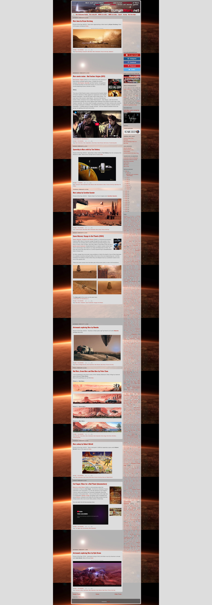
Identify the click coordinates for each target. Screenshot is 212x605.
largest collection (127, 89)
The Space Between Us (136, 529)
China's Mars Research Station (130, 272)
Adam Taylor (136, 218)
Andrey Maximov (132, 234)
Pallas (125, 452)
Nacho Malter (127, 434)
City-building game (131, 276)
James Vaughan (131, 343)
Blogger (108, 601)
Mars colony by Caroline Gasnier (84, 192)
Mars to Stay (126, 166)
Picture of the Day (104, 51)
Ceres (128, 269)
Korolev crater (126, 360)
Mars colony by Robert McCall (83, 444)
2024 (126, 193)
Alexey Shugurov (127, 228)
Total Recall (138, 534)
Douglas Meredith (136, 298)
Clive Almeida (135, 277)
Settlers (139, 493)
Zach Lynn (130, 550)
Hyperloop (137, 331)
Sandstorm (111, 51)
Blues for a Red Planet (79, 487)
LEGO (133, 363)
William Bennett (126, 546)
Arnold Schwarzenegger (135, 238)
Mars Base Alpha (132, 14)
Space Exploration (89, 302)
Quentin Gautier (126, 468)
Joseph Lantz (127, 354)
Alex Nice (126, 224)
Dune (126, 301)
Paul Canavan (132, 455)
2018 (126, 204)
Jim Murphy (129, 347)
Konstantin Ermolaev (135, 359)
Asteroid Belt (137, 243)
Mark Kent (138, 376)
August (127, 172)
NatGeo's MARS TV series (132, 435)
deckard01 (137, 290)
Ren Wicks (127, 473)
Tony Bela (132, 534)
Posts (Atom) (81, 597)
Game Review (136, 317)
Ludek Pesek (136, 367)
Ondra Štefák (126, 446)
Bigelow (127, 252)
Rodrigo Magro (128, 480)
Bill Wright (132, 252)
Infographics (134, 334)
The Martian (134, 527)
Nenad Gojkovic (136, 438)
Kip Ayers (137, 358)
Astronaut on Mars (79, 590)
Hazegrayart (137, 328)
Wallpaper (138, 542)
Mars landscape (135, 400)
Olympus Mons (136, 444)
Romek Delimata (136, 481)
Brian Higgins (131, 260)
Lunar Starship (127, 372)
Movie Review (100, 142)
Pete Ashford (130, 459)
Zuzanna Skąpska (137, 550)
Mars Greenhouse (134, 398)
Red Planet (132, 472)
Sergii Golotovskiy (132, 493)
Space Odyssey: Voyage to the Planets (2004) (88, 236)
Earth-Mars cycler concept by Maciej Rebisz (132, 175)
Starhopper (126, 506)
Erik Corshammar (128, 305)
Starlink (137, 506)
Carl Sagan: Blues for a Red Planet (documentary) (90, 484)
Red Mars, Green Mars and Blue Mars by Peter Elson (90, 371)
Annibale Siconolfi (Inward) (128, 237)
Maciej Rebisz (136, 372)
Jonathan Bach (137, 351)
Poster (129, 467)
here (87, 26)
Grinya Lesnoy (131, 326)
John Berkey (130, 350)
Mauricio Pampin (137, 419)
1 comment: (80, 182)
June (127, 179)
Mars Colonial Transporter (134, 386)
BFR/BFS (137, 250)
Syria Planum (129, 517)
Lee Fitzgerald (126, 363)
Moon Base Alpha (132, 430)
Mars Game (134, 396)
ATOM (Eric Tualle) (132, 246)
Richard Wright (131, 476)
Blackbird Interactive (127, 253)
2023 (126, 194)
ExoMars (130, 310)
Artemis (130, 241)
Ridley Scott (127, 477)
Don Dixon (127, 297)
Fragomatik (137, 315)
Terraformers (126, 519)
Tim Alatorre (126, 533)
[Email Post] (86, 49)
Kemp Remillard (131, 355)
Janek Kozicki (137, 343)
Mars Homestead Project (129, 399)
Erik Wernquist (126, 306)
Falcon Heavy (126, 311)
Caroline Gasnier (112, 196)
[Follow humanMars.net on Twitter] (132, 70)
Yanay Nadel (126, 549)
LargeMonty (138, 360)
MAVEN (126, 421)
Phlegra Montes (130, 462)
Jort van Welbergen (128, 352)
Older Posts (118, 594)
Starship (125, 14)
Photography (126, 463)
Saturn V (137, 488)
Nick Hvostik (138, 439)
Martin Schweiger (127, 415)
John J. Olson (136, 350)
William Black (133, 546)
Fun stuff (130, 317)
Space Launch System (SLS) (131, 500)
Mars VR (133, 410)
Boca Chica (131, 256)
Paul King (138, 455)
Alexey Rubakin (136, 226)
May (127, 181)
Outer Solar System (132, 450)
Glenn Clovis (136, 322)
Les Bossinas (130, 364)
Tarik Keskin (136, 517)
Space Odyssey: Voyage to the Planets (83, 239)
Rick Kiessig (138, 476)
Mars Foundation (127, 396)
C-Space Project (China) (134, 262)
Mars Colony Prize (133, 391)
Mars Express (136, 395)
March (127, 185)
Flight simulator (126, 314)
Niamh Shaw (126, 439)
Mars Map (126, 402)
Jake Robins (134, 342)
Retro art (104, 477)
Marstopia (125, 413)
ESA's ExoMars (127, 151)
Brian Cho (125, 260)
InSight (130, 335)
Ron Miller (131, 482)
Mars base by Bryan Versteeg (83, 21)
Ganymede (126, 318)
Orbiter (133, 448)
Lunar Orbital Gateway (128, 371)
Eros (131, 306)
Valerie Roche (136, 537)
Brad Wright (137, 257)
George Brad (138, 319)
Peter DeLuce (136, 459)
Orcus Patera (138, 448)
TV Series (134, 536)
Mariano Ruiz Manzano (136, 375)
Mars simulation (129, 409)
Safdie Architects (134, 485)
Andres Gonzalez (133, 233)
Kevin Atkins (137, 356)
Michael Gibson (136, 423)
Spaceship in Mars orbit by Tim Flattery (86, 149)
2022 (126, 196)
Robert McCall (109, 477)
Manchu (116, 330)
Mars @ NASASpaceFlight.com (130, 141)
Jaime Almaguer (127, 342)
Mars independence (87, 142)
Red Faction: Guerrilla (83, 83)
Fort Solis (131, 315)
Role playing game (127, 481)
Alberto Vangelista (130, 222)
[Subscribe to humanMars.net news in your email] (132, 56)
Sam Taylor (130, 486)
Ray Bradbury (132, 469)
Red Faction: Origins (78, 79)
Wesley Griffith (130, 545)
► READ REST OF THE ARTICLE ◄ (80, 138)
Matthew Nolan (132, 418)
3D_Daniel (132, 216)
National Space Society (128, 438)
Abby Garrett (134, 217)
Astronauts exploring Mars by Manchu (86, 327)
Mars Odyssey (134, 403)
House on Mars (129, 330)
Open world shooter (133, 446)
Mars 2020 (131, 379)
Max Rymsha (132, 421)
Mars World (138, 410)
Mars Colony (98, 229)
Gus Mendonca (136, 327)
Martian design (132, 413)
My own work (137, 432)
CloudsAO (125, 278)
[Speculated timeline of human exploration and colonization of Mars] (132, 82)
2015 (126, 209)
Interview (130, 339)
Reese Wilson (137, 472)
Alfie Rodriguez (134, 228)
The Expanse (126, 525)
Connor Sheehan (127, 282)
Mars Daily (126, 143)
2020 (126, 200)
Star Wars (137, 505)
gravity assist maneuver (79, 246)
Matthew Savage (130, 419)
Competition (126, 281)
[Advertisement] (97, 63)
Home (97, 594)
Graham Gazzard (135, 323)
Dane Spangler (133, 286)
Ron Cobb (125, 482)
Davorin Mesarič (130, 290)
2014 (126, 211)
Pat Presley (131, 454)
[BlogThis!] (89, 49)
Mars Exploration (84, 184)
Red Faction (106, 142)
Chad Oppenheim (133, 269)
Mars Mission (91, 184)
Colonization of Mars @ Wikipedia (131, 158)
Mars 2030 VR (133, 380)
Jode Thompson (132, 348)
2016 (126, 207)
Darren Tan (126, 289)
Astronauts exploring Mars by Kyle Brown (87, 553)
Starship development (128, 509)
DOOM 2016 (133, 297)
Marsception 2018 (134, 411)
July (127, 177)
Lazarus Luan (136, 362)
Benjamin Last (131, 250)
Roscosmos (131, 484)
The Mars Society (134, 526)
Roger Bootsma (136, 480)
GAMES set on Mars (112, 14)
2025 (126, 191)
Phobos (136, 462)
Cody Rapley (136, 278)
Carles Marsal (126, 265)
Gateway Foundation (134, 318)
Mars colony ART (93, 14)
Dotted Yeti (129, 298)
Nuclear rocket (126, 443)
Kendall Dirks (138, 355)
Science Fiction (136, 489)
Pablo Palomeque (136, 451)
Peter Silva (131, 460)
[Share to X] (90, 49)
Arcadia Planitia (126, 238)
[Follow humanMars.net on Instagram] (132, 59)
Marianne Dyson (128, 375)
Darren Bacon (136, 288)
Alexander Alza (132, 224)
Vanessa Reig (136, 538)
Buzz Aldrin (126, 262)
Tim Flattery (131, 533)
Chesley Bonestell (136, 270)
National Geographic (134, 437)
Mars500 (127, 411)
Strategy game (132, 514)
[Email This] (88, 49)
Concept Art (84, 51)
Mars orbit (97, 184)
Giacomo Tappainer (127, 322)
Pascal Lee (138, 452)
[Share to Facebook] (91, 49)
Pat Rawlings (136, 454)
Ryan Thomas (127, 485)
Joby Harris (126, 348)
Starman (125, 507)
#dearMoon (126, 216)
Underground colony (128, 537)
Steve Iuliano (129, 513)
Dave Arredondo (132, 289)
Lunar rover (136, 371)
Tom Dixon (137, 533)
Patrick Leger (126, 455)
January (128, 188)
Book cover (126, 257)
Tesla (134, 521)
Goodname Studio (127, 323)
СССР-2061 (134, 551)
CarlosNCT (133, 265)
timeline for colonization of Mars (130, 105)
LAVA (131, 362)
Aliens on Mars (132, 229)
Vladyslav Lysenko (132, 541)
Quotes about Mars (135, 468)
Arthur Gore (130, 242)
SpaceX (120, 14)
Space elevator (128, 498)
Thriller (134, 530)
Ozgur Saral (129, 451)
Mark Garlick (132, 376)
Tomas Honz (126, 534)
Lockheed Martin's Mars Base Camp (131, 153)
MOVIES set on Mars (102, 14)
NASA (133, 434)
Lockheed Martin (137, 364)
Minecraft (130, 427)
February (128, 187)
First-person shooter (133, 313)
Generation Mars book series (129, 319)
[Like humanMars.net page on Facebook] (132, 63)
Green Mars (82, 435)
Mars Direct (126, 164)
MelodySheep (131, 422)
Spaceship (116, 184)
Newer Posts (76, 594)
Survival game (132, 515)
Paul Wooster (134, 456)
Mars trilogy (103, 435)
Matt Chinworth (136, 417)
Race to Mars (126, 469)
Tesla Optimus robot (135, 522)
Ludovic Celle (126, 368)
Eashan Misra (132, 301)
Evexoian (134, 309)
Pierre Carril (133, 465)
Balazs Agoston (129, 249)
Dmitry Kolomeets (135, 294)
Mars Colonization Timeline (82, 14)
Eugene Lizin (136, 307)
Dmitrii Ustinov (137, 293)
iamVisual (125, 332)
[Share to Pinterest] (92, 49)
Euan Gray (131, 307)
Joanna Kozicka (136, 347)
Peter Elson (109, 435)
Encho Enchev (130, 303)
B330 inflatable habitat (132, 248)
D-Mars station (134, 285)
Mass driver (133, 415)
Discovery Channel (130, 293)
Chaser (129, 270)
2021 (126, 198)
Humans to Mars (131, 331)
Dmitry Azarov (127, 294)
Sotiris (135, 496)
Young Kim (133, 549)
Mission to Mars (102, 184)
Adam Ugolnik (126, 220)
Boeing (137, 256)
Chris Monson (136, 273)
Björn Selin (137, 252)
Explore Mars (126, 163)
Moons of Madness (135, 431)
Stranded (125, 514)
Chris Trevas (126, 274)
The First (133, 525)
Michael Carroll (129, 423)
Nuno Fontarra (133, 443)
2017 (126, 205)
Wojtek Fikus (136, 547)
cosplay (131, 284)
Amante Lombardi (132, 230)
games (125, 97)
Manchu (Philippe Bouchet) (81, 364)
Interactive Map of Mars (128, 138)
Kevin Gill (125, 358)
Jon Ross (131, 351)
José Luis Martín (137, 352)
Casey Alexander (132, 266)
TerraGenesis (128, 521)
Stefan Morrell (137, 510)
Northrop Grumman (134, 442)
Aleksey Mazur (137, 222)
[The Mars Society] (132, 133)
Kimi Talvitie (130, 358)
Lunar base (129, 370)
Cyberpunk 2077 (127, 285)
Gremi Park (126, 326)
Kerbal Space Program (129, 356)
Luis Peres (132, 368)
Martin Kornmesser (135, 414)
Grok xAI (137, 326)
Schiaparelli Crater (127, 489)
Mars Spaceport (137, 409)
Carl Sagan (77, 528)
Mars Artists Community (129, 161)
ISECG (135, 339)
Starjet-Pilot (132, 506)
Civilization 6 (138, 276)
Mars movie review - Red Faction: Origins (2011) (89, 76)
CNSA (130, 278)
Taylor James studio (128, 518)
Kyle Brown (86, 590)
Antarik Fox (137, 237)
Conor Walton (135, 282)
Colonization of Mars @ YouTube (130, 159)
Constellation (126, 284)
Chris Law (130, 273)
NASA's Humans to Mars (129, 149)
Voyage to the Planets (98, 302)
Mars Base (90, 51)
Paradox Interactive (130, 452)
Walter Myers (128, 543)
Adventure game (134, 220)
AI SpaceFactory (134, 221)
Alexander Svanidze (134, 225)
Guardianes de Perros (128, 327)
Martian (78, 497)
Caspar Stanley (131, 268)
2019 (126, 202)
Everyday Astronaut (127, 309)
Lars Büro (127, 362)
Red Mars (114, 435)
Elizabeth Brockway (133, 302)
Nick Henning (132, 439)
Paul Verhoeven (128, 456)
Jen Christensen (133, 346)
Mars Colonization (96, 51)
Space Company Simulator (135, 497)
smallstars (130, 496)
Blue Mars (77, 435)
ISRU (139, 339)
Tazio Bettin (136, 518)
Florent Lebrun (133, 314)
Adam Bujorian (130, 218)
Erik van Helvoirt (136, 305)
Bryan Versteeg (78, 51)
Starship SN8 (131, 510)
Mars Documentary (84, 528)
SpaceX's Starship (127, 148)
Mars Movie (94, 142)
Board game (135, 254)
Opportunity (134, 447)
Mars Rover (103, 364)
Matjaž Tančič (129, 417)
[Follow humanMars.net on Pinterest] (132, 67)
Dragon (132, 299)
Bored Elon (131, 257)
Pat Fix (126, 454)
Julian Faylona (134, 354)
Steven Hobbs (136, 513)
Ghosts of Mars (136, 321)
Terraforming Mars (113, 142)
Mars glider (126, 398)
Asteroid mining (128, 245)
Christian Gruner (133, 274)
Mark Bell (126, 376)
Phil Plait (135, 460)
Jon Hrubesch (126, 351)
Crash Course (136, 284)
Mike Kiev (129, 426)
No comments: (81, 49)
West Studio (136, 545)
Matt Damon (126, 418)
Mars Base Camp (129, 383)
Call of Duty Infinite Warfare (128, 264)
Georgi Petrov (127, 321)
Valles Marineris (127, 538)
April (127, 183)
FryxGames (126, 317)
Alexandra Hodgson (127, 226)
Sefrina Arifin (132, 492)
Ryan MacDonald (137, 484)
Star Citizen (130, 505)
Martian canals (85, 495)
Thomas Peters (128, 530)
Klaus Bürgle (126, 359)
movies (136, 95)
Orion (126, 450)
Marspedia (126, 139)
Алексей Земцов (128, 551)
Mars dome (91, 477)
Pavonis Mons (133, 458)
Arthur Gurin (136, 242)
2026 (126, 171)
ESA (135, 306)
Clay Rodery (127, 277)
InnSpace (125, 335)
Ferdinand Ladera (133, 311)
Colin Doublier (127, 280)
